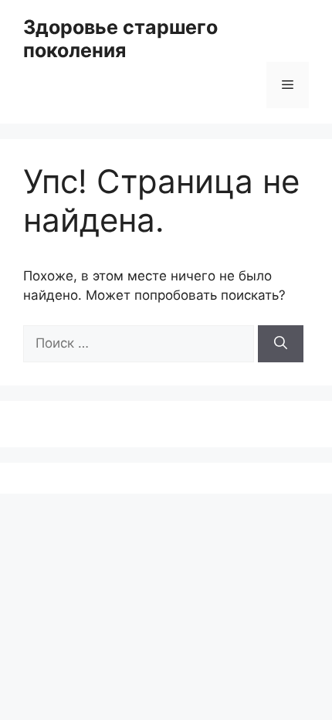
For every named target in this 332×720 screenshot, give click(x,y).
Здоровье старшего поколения (120, 38)
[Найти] (280, 343)
